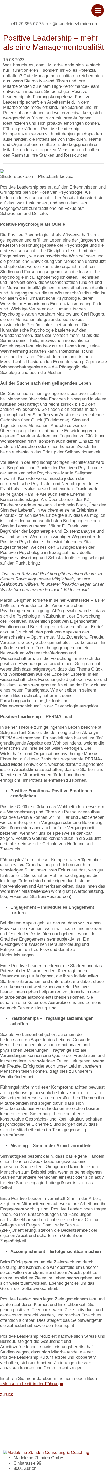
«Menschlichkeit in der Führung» (31, 1383)
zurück (6, 1394)
